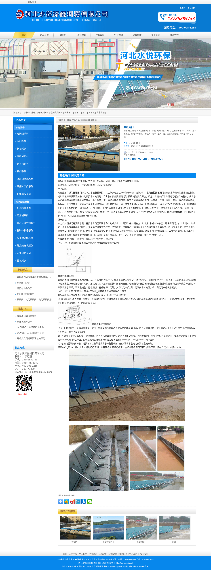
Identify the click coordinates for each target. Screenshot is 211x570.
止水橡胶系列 (24, 194)
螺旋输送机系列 (25, 245)
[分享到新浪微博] (72, 501)
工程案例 (100, 35)
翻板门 (174, 542)
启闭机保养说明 (24, 322)
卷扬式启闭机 (56, 112)
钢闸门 (77, 112)
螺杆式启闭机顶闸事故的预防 (31, 338)
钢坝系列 (21, 148)
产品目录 (44, 35)
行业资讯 (118, 35)
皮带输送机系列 (25, 238)
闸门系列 (21, 141)
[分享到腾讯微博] (78, 501)
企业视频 (81, 35)
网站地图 (191, 8)
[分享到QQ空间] (66, 501)
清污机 (92, 112)
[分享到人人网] (83, 501)
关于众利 (73, 553)
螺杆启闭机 (43, 112)
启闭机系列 (23, 133)
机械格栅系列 (24, 207)
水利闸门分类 (23, 283)
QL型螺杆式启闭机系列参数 (30, 333)
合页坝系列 (23, 163)
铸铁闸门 (68, 112)
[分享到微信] (89, 501)
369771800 (148, 153)
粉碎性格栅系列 (25, 230)
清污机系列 (23, 215)
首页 (24, 35)
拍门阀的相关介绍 (25, 294)
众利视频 (93, 553)
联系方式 (174, 35)
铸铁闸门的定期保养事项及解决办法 (34, 277)
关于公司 (155, 35)
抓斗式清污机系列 (26, 223)
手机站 (182, 8)
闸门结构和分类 (24, 288)
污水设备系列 (24, 253)
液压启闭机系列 (25, 179)
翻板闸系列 (85, 120)
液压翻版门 (141, 542)
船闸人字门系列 (25, 186)
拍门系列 (21, 171)
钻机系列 (21, 260)
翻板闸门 (94, 120)
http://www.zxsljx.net (124, 563)
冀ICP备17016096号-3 (138, 567)
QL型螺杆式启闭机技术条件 (30, 327)
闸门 (34, 112)
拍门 (84, 112)
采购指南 (137, 35)
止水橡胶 (101, 112)
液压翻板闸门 (108, 542)
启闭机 (63, 35)
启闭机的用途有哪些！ (28, 316)
